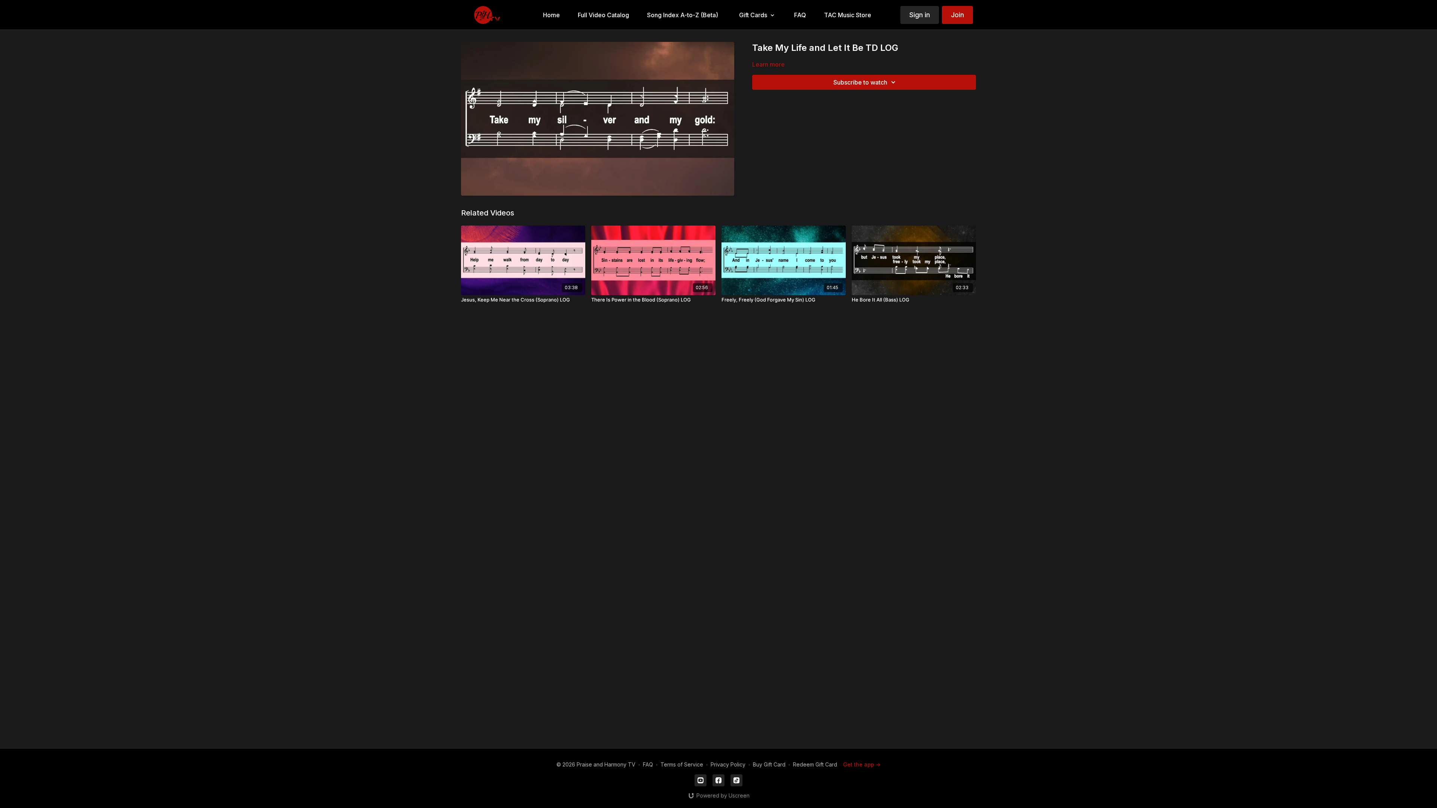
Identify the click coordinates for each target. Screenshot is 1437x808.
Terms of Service (681, 764)
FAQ (648, 764)
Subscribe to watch (860, 82)
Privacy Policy (728, 764)
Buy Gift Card (769, 764)
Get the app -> (862, 764)
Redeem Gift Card (815, 764)
